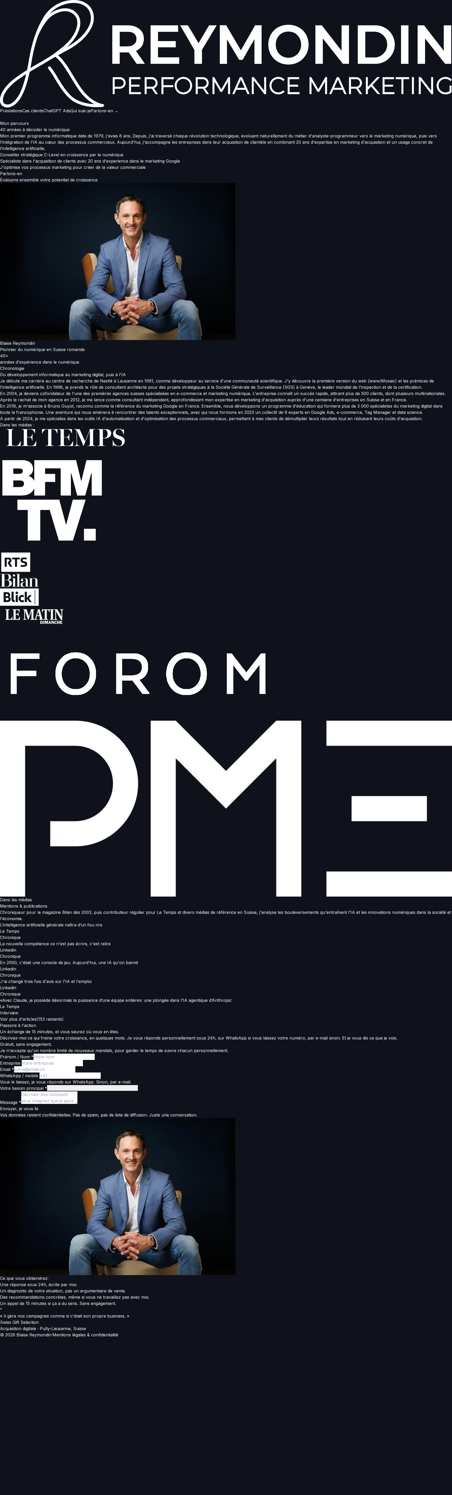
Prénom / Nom (16, 1056)
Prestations (11, 110)
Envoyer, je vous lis (19, 1108)
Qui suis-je (80, 110)
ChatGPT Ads (56, 110)
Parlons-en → (104, 110)
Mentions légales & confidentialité (85, 1334)
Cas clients (32, 110)
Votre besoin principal (23, 1088)
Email (7, 1069)
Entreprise (11, 1063)
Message (10, 1102)
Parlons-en (11, 173)
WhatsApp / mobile (19, 1075)
